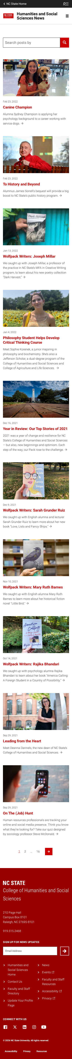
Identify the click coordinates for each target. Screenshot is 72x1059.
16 (38, 851)
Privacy (26, 1051)
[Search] (64, 43)
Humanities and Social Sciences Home (18, 969)
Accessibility (11, 1051)
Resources (42, 1051)
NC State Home (16, 4)
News (45, 965)
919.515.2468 (12, 931)
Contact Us (15, 981)
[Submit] (64, 951)
